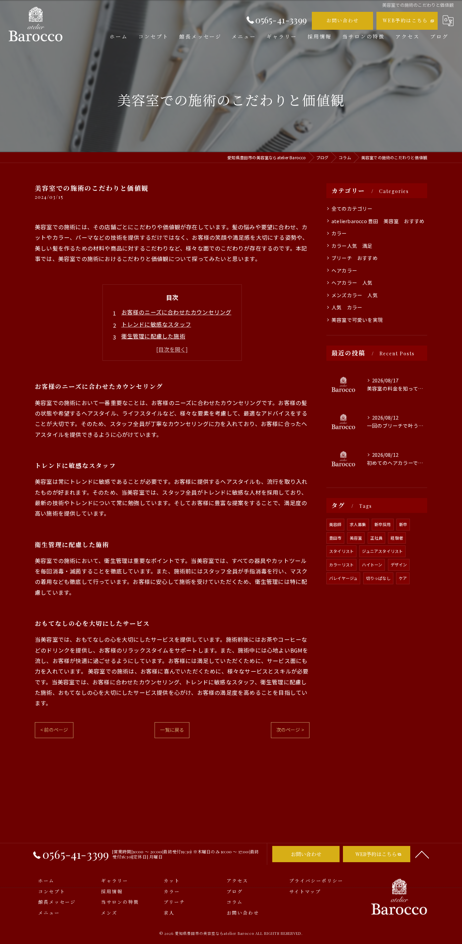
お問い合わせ (342, 20)
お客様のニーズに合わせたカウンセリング (176, 312)
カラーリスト (341, 564)
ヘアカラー (344, 270)
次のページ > (290, 729)
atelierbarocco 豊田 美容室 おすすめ (377, 221)
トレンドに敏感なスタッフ (156, 324)
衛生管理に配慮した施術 (153, 336)
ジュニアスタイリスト (382, 551)
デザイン (399, 564)
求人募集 (358, 524)
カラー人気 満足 (352, 245)
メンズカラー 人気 (354, 295)
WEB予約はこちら (405, 20)
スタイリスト (341, 551)
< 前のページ (54, 729)
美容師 (335, 524)
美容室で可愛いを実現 (357, 319)
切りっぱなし (378, 578)
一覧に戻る (172, 729)
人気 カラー (346, 307)
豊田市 (335, 538)
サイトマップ (305, 891)
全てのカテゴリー (352, 208)
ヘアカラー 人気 (352, 282)
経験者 (397, 538)
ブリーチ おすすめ (354, 257)
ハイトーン (372, 564)
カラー (341, 233)
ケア (403, 578)
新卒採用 (382, 524)
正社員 (376, 538)
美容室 (356, 538)
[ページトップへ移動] (422, 854)
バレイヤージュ (343, 578)
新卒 (403, 524)
